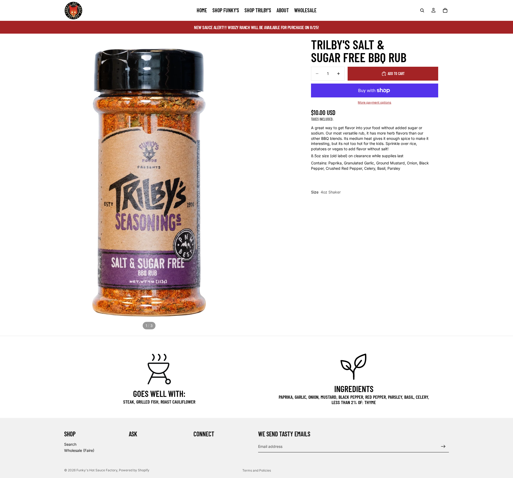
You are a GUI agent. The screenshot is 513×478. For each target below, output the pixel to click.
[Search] (422, 10)
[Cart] (445, 10)
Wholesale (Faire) (79, 450)
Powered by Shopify (134, 470)
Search (70, 444)
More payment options (374, 103)
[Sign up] (443, 446)
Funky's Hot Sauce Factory (96, 470)
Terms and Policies (256, 470)
